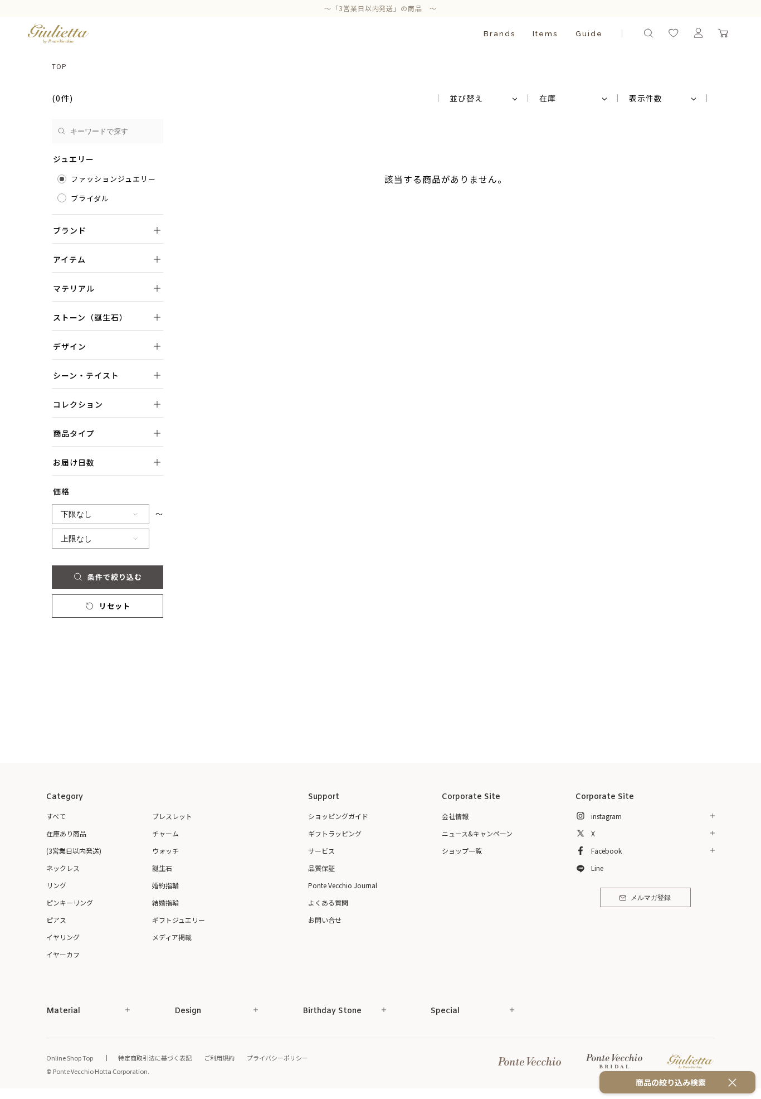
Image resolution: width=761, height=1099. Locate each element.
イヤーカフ (63, 954)
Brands (499, 34)
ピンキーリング (69, 902)
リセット (114, 606)
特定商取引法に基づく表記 (155, 1057)
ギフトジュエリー (178, 919)
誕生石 (162, 868)
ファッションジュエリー (113, 178)
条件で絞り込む (114, 577)
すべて (56, 816)
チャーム (165, 833)
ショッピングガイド (338, 816)
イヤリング (63, 937)
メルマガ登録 (651, 898)
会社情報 (455, 816)
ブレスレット (172, 816)
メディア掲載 (172, 937)
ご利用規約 (219, 1057)
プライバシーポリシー (277, 1057)
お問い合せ (325, 919)
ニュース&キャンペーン (477, 833)
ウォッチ (165, 850)
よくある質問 (328, 902)
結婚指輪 (165, 902)
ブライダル (90, 198)
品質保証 (321, 868)
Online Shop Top (69, 1057)
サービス (321, 850)
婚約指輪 (165, 885)
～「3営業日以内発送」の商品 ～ (380, 8)
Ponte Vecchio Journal (342, 885)
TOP (59, 66)
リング (56, 885)
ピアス (56, 919)
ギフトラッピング (335, 833)
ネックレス (63, 868)
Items (545, 34)
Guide (589, 34)
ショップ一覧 (462, 850)
